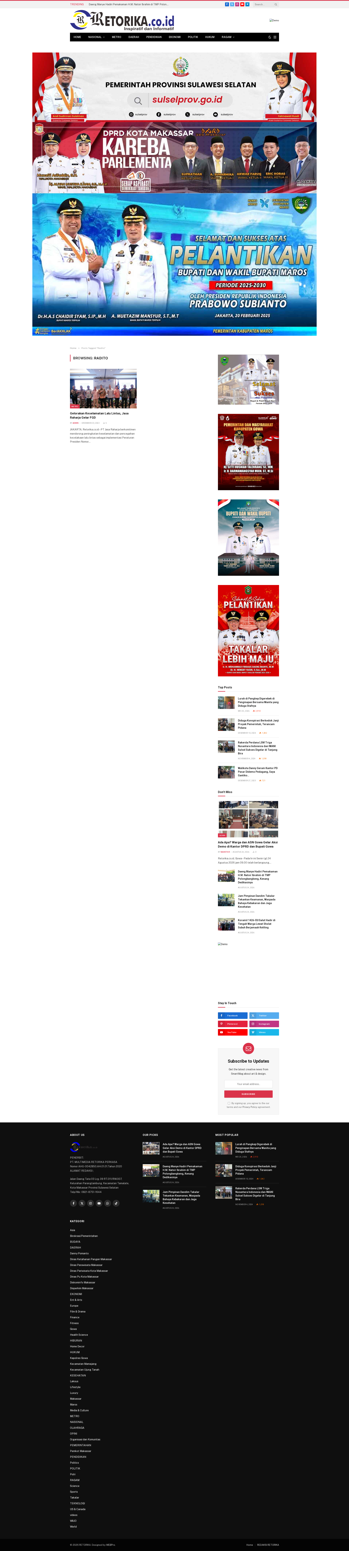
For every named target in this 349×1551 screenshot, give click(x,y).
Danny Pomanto (79, 1253)
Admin (76, 423)
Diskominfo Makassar (82, 1282)
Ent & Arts (76, 1299)
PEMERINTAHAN (80, 1445)
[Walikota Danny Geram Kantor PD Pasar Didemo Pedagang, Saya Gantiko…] (226, 772)
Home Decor (77, 1346)
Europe (74, 1305)
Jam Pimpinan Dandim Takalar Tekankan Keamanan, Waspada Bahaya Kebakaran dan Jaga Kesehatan (256, 901)
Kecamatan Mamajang (83, 1363)
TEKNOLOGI (77, 1503)
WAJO (73, 1520)
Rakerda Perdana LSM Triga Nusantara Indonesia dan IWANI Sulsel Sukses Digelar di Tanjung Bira (257, 748)
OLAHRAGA (77, 1427)
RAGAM (226, 37)
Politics (74, 1462)
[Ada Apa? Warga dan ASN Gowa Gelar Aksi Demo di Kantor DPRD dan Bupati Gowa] (248, 819)
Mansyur (225, 852)
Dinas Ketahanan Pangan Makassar (91, 1259)
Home (77, 37)
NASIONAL (95, 37)
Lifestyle (75, 1387)
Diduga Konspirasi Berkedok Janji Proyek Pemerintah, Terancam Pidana (258, 724)
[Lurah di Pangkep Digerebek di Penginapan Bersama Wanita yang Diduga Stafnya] (226, 702)
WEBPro (110, 1545)
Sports (74, 1491)
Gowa (222, 835)
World (73, 1526)
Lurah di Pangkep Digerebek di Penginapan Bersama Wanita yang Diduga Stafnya (258, 702)
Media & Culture (79, 1410)
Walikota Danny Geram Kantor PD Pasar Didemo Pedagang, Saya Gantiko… (258, 772)
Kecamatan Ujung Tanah (84, 1369)
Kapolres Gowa (79, 1358)
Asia (72, 1230)
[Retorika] (122, 20)
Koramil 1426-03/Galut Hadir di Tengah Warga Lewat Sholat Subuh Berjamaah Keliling (256, 924)
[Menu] (275, 37)
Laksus (74, 1381)
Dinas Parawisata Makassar (86, 1265)
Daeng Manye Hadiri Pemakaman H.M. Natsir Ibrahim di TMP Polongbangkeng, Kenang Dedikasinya (130, 4)
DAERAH (134, 37)
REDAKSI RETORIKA (268, 1545)
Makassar (75, 1398)
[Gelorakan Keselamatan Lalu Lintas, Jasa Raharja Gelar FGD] (103, 388)
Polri (72, 1474)
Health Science (79, 1334)
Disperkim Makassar (81, 1288)
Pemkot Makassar (80, 1451)
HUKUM (209, 37)
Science (74, 1486)
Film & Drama (77, 1311)
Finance (74, 1317)
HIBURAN (76, 1340)
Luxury (74, 1392)
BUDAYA (75, 1241)
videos (73, 1515)
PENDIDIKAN (154, 37)
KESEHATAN (78, 1375)
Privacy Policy (249, 1107)
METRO (116, 37)
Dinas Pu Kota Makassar (84, 1276)
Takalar (74, 1497)
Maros (73, 1404)
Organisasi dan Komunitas (85, 1439)
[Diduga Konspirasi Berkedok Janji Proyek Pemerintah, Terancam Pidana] (226, 724)
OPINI (73, 1433)
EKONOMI (175, 37)
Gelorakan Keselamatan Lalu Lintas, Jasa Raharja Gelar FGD (99, 415)
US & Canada (77, 1509)
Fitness (74, 1323)
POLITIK (193, 37)
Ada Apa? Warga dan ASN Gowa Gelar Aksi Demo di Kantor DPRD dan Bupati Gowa (248, 844)
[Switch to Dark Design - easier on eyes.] (270, 37)
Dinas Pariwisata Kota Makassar (89, 1270)
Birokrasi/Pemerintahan (84, 1236)
